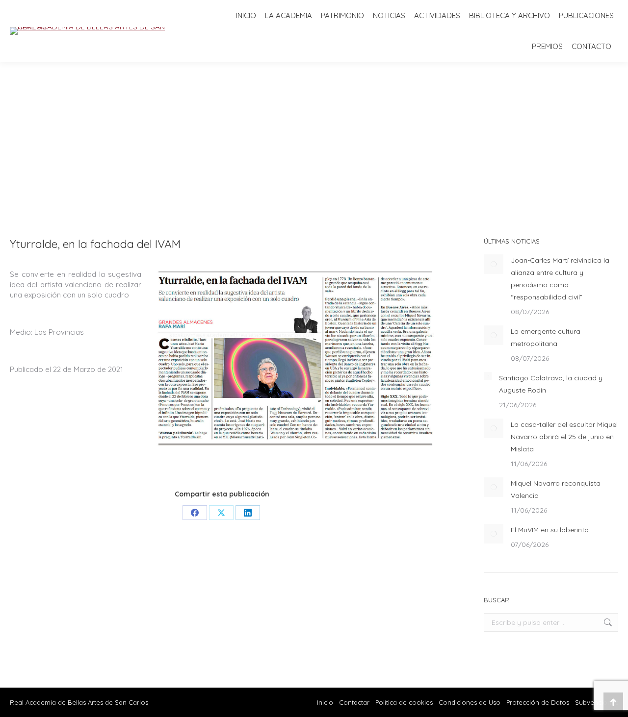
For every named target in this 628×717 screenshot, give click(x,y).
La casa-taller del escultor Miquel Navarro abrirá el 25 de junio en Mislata (564, 436)
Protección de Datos (537, 702)
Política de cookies (404, 702)
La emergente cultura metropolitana (545, 337)
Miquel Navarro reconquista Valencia (556, 489)
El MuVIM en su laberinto (550, 529)
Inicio (325, 702)
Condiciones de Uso (469, 702)
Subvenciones (596, 702)
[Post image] (493, 264)
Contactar (355, 702)
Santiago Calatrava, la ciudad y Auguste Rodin (550, 384)
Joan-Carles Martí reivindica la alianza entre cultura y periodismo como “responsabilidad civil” (560, 278)
